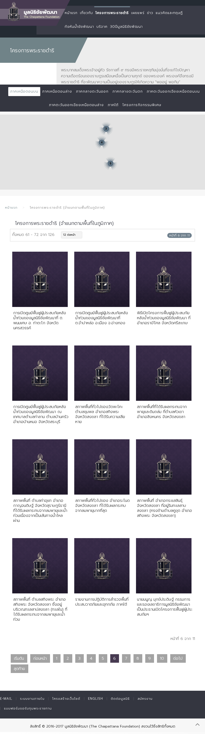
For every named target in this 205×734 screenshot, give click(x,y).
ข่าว (150, 13)
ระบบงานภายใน (32, 698)
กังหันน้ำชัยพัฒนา (79, 26)
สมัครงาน (145, 698)
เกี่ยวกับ (86, 13)
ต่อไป (177, 658)
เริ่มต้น (19, 658)
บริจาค (102, 26)
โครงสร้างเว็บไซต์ (66, 698)
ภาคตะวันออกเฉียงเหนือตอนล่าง (76, 105)
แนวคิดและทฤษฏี (169, 13)
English (95, 698)
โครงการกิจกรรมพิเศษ (141, 105)
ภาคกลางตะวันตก (127, 91)
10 (162, 658)
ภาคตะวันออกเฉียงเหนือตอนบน (173, 91)
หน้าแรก (71, 13)
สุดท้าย (19, 669)
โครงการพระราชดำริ (112, 13)
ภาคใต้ (113, 105)
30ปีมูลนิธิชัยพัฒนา (126, 26)
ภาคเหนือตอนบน (24, 91)
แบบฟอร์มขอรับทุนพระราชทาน (28, 708)
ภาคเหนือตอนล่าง (57, 91)
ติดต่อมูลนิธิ (120, 698)
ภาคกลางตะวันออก (92, 91)
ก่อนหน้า (40, 658)
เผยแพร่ (137, 13)
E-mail (6, 698)
